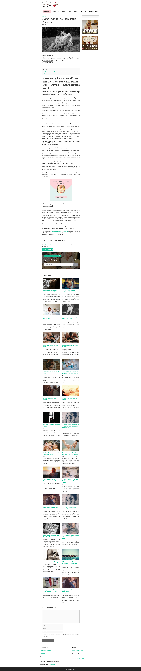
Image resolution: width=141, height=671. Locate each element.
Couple (53, 11)
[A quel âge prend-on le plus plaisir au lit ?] (70, 504)
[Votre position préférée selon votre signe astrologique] (51, 504)
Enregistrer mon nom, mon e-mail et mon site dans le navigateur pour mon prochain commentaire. (61, 635)
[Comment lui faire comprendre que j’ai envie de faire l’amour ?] (70, 369)
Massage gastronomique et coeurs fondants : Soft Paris (50, 590)
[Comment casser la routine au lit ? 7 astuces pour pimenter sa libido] (70, 532)
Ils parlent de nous (43, 653)
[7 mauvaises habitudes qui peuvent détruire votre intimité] (70, 450)
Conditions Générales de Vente (78, 658)
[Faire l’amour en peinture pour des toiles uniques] (51, 532)
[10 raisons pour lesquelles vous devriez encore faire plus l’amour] (70, 476)
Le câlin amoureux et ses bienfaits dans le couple (68, 291)
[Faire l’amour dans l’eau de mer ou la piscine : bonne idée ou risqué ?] (70, 559)
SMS (81, 11)
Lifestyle (91, 11)
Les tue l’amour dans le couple (51, 562)
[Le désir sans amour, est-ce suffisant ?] (51, 395)
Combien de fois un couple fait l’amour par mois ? (51, 453)
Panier (96, 11)
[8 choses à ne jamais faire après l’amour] (70, 395)
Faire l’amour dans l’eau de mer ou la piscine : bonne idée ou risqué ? (70, 563)
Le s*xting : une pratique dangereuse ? (49, 317)
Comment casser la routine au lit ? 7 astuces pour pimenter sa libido (70, 537)
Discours (75, 11)
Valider (76, 264)
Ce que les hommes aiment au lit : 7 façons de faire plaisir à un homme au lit (70, 426)
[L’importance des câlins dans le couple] (51, 369)
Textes (85, 11)
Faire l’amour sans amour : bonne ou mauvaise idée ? (50, 291)
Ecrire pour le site (43, 652)
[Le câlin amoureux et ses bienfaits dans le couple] (70, 287)
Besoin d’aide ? (46, 11)
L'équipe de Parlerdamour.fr (45, 650)
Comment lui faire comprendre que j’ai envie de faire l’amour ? (70, 372)
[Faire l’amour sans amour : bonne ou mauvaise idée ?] (51, 287)
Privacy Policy (74, 657)
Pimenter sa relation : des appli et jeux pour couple (70, 317)
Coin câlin (44, 16)
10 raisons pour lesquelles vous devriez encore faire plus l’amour (70, 481)
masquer (54, 69)
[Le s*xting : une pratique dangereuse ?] (51, 314)
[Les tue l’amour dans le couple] (51, 559)
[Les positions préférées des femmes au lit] (70, 587)
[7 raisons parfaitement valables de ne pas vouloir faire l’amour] (51, 476)
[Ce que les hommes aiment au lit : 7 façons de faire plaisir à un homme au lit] (70, 422)
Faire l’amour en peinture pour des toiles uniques (51, 536)
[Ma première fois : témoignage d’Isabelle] (70, 342)
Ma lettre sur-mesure (48, 62)
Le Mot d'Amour (52, 664)
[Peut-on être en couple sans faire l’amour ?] (51, 422)
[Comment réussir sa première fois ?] (51, 342)
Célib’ (58, 11)
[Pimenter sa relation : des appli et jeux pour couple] (70, 314)
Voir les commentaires (48, 249)
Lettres (70, 11)
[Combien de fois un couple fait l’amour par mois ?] (51, 450)
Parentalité (64, 11)
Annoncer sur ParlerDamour (77, 650)
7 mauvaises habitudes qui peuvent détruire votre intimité (70, 453)
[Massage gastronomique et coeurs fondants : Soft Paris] (51, 587)
